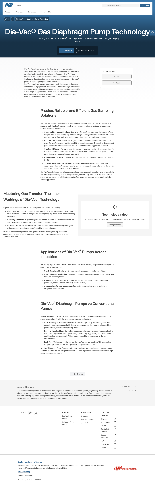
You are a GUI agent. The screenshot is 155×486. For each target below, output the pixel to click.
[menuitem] (9, 12)
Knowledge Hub (87, 419)
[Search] (104, 5)
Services (84, 416)
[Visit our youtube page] (36, 413)
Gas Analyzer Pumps (67, 417)
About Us (85, 423)
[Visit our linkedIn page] (30, 413)
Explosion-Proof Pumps (68, 423)
